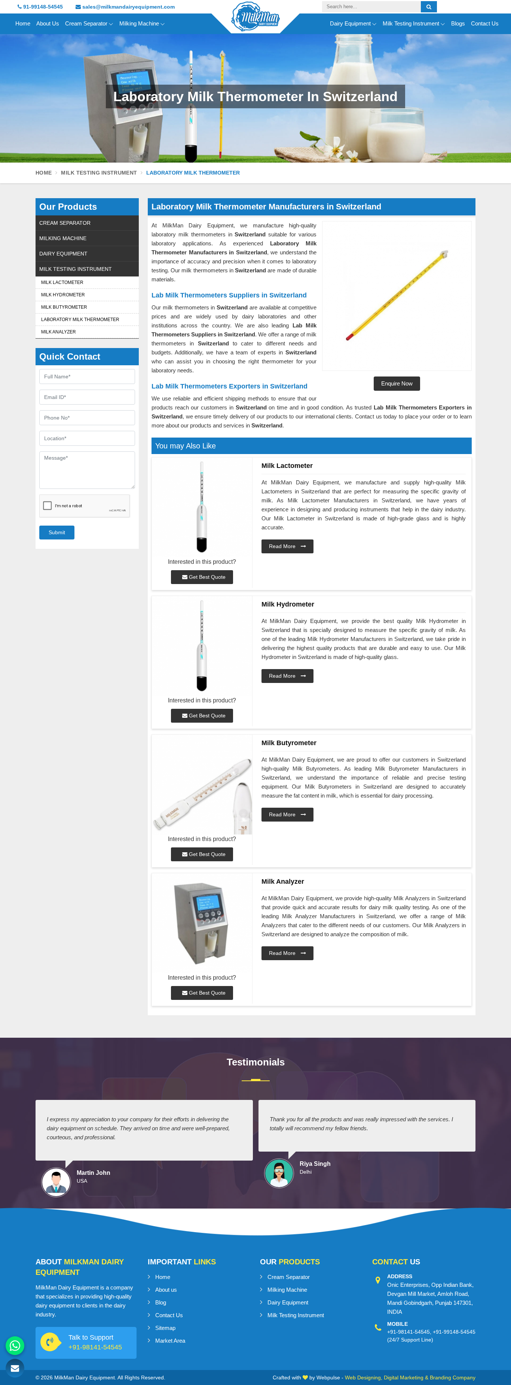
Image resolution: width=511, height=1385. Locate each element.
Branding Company (452, 1378)
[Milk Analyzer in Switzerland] (202, 923)
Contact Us (485, 23)
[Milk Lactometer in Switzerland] (202, 507)
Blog (160, 1302)
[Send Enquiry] (15, 1368)
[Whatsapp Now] (15, 1345)
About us (166, 1289)
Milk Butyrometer (64, 307)
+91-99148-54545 (454, 1332)
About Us (47, 23)
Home (22, 23)
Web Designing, (363, 1378)
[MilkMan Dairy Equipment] (255, 23)
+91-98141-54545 (95, 1347)
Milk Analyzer (58, 332)
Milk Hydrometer (63, 294)
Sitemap (165, 1328)
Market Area (170, 1340)
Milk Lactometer (62, 282)
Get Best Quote (206, 577)
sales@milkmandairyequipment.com (128, 7)
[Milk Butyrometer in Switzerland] (202, 785)
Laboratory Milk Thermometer (80, 319)
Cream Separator (86, 23)
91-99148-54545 (42, 7)
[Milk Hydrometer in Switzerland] (202, 646)
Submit (57, 532)
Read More (283, 546)
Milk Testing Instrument (411, 23)
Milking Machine (139, 23)
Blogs (458, 23)
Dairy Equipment (350, 23)
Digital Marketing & (406, 1378)
